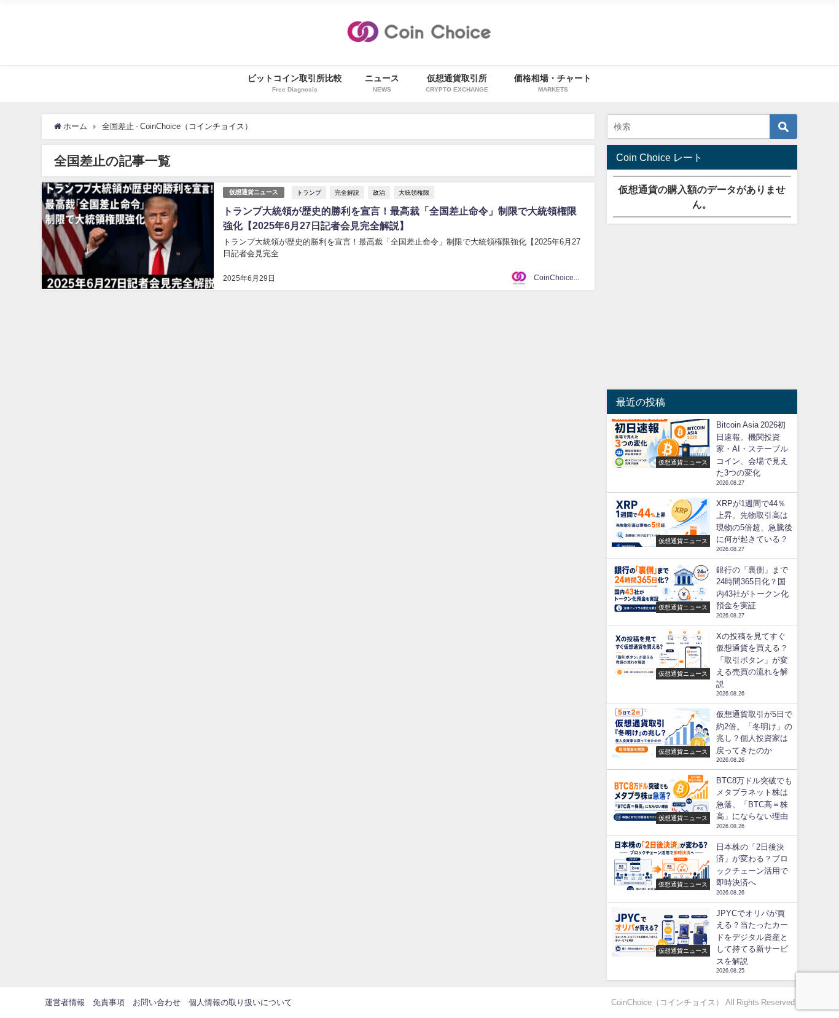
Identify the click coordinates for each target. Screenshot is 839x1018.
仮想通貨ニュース (253, 192)
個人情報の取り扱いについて (240, 1002)
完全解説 (347, 192)
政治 (379, 192)
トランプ (309, 192)
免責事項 (109, 1002)
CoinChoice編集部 (565, 277)
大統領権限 (414, 192)
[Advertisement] (702, 306)
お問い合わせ (157, 1002)
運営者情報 (65, 1002)
